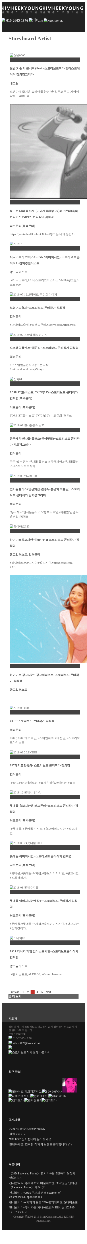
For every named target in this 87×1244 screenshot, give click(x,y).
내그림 (14, 83)
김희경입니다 (18, 1134)
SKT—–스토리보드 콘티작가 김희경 (32, 721)
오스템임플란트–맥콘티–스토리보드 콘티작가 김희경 (44, 347)
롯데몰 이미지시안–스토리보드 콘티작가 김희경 (41, 856)
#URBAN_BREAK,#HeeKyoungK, (27, 1128)
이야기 (60, 20)
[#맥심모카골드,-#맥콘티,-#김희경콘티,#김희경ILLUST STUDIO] (16, 1100)
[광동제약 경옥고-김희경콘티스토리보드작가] (39, 1096)
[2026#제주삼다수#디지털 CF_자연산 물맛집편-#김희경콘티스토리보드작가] (52, 1091)
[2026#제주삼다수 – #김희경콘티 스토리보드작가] (19, 1096)
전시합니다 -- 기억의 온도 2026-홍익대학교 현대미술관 (43, 1202)
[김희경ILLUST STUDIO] (57, 1096)
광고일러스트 (18, 272)
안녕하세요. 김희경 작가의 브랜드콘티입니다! (38, 1144)
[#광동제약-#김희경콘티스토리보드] (69, 1091)
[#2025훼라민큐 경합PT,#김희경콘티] (49, 1100)
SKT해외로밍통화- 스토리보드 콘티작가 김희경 (40, 765)
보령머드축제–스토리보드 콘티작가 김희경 (37, 307)
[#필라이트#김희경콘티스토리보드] (25, 1091)
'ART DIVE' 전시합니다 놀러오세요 (30, 1139)
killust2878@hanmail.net (26, 1043)
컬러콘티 (15, 316)
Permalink (16, 59)
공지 (40, 20)
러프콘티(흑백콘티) (22, 226)
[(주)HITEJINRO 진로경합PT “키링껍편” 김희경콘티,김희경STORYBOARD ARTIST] (32, 1100)
